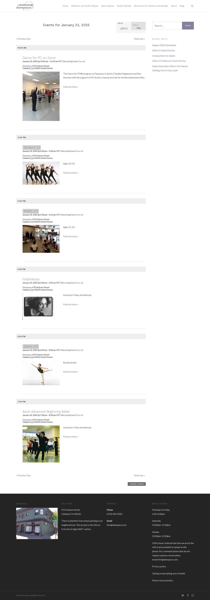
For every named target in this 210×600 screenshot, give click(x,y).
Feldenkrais (31, 279)
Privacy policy (159, 566)
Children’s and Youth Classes (84, 6)
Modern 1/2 (32, 147)
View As (135, 25)
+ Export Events (136, 484)
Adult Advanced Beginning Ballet (46, 411)
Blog (182, 6)
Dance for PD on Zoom (39, 58)
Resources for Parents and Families (151, 6)
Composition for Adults (163, 55)
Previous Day (23, 38)
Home (65, 6)
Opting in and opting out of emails (168, 573)
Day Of (120, 23)
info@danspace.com (117, 525)
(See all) (81, 61)
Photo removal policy (162, 580)
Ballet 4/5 (31, 346)
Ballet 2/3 (31, 211)
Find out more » (70, 86)
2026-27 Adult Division (163, 50)
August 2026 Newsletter (164, 45)
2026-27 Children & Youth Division (169, 60)
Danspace (27, 66)
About (174, 6)
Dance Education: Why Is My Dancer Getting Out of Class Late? (170, 68)
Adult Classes (107, 6)
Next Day (139, 38)
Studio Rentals (124, 6)
